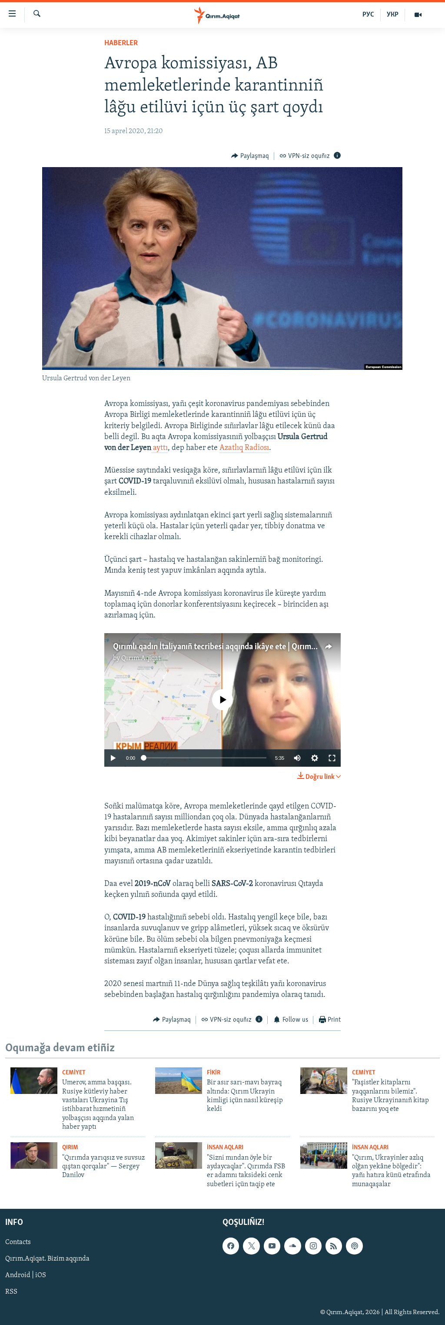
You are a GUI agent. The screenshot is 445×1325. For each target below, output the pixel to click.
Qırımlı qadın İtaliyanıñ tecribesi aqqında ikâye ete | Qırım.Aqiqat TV (230, 647)
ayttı (160, 448)
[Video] (418, 15)
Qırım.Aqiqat (140, 658)
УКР (393, 14)
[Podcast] (354, 1246)
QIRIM (70, 1147)
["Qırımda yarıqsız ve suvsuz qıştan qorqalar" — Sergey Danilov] (33, 1155)
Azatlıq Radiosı (244, 448)
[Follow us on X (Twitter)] (251, 1246)
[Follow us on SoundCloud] (292, 1246)
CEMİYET (74, 1073)
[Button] (250, 156)
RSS (11, 1292)
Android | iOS (25, 1275)
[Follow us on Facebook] (230, 1246)
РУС (368, 14)
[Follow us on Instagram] (313, 1246)
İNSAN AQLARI (225, 1147)
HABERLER (121, 43)
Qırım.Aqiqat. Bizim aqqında (47, 1259)
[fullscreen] (332, 758)
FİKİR (213, 1073)
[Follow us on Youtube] (272, 1246)
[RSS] (333, 1246)
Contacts (18, 1242)
